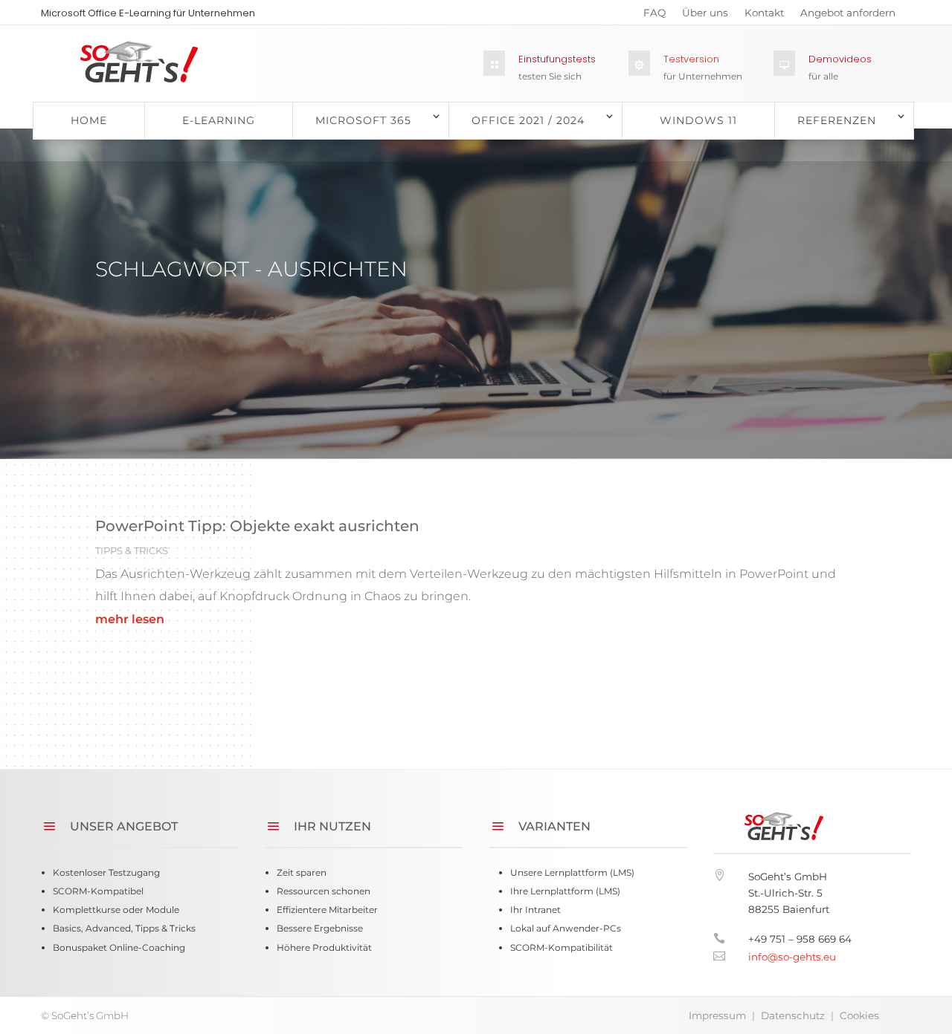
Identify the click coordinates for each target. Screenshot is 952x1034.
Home (89, 120)
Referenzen (836, 120)
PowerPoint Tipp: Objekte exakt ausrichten (257, 526)
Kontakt (764, 16)
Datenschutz (793, 1015)
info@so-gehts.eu (792, 957)
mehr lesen (129, 619)
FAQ (654, 16)
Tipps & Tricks (131, 550)
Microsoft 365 (363, 120)
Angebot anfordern (847, 16)
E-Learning (218, 120)
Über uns (705, 16)
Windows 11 (698, 120)
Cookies (859, 1015)
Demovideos (840, 59)
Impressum (717, 1015)
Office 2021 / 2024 (528, 120)
